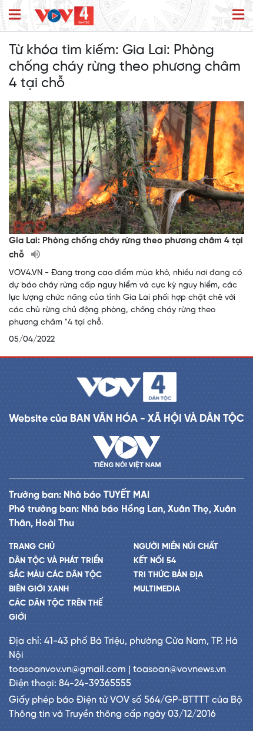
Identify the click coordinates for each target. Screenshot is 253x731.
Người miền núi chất (176, 547)
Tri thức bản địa (168, 575)
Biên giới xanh (39, 589)
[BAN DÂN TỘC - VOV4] (64, 15)
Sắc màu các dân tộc (55, 575)
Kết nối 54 (155, 561)
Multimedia (157, 589)
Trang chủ (32, 547)
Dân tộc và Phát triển (56, 561)
